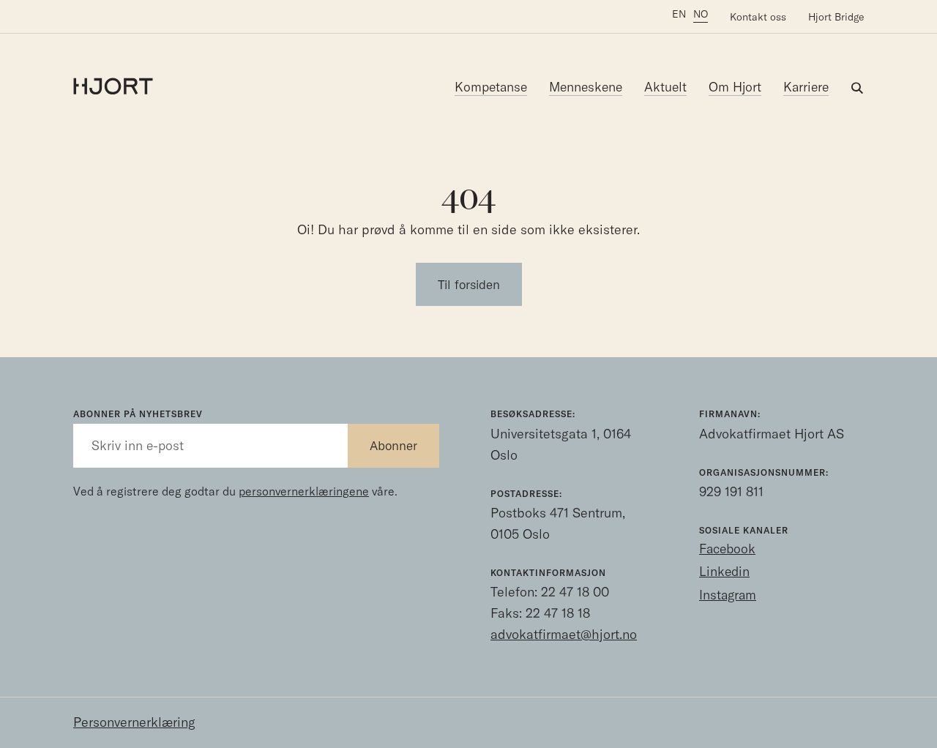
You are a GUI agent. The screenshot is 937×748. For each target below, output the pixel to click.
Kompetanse (491, 86)
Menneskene (585, 86)
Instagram (727, 594)
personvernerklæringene (304, 491)
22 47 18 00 (575, 591)
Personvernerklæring (134, 722)
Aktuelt (665, 86)
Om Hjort (735, 86)
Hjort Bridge (836, 16)
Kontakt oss (758, 16)
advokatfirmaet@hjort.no (563, 634)
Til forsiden (469, 284)
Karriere (806, 86)
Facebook (727, 548)
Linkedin (724, 571)
